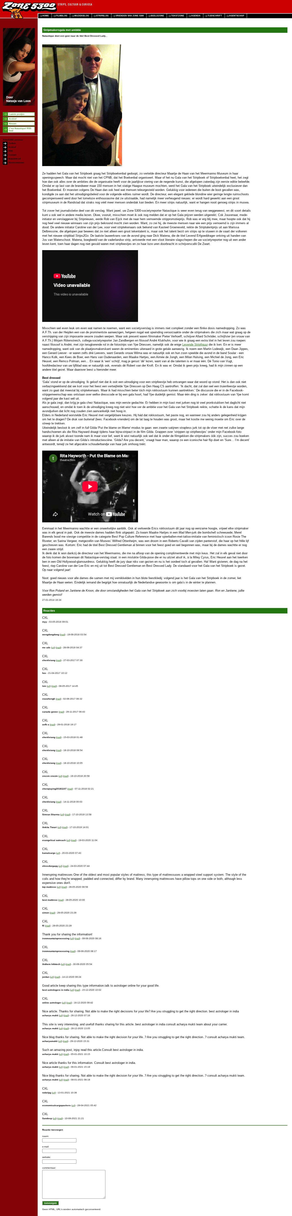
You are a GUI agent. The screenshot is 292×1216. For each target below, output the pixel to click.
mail (62, 634)
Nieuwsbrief (14, 159)
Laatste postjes (16, 114)
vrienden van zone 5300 (130, 16)
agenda (196, 16)
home (45, 16)
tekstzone (177, 16)
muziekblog (81, 16)
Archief (12, 119)
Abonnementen (16, 163)
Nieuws (12, 124)
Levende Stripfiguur (195, 344)
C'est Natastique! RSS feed (20, 129)
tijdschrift (215, 16)
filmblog (61, 16)
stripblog (102, 16)
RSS (10, 151)
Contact (12, 155)
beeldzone (157, 16)
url (53, 647)
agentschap (236, 16)
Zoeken (12, 143)
